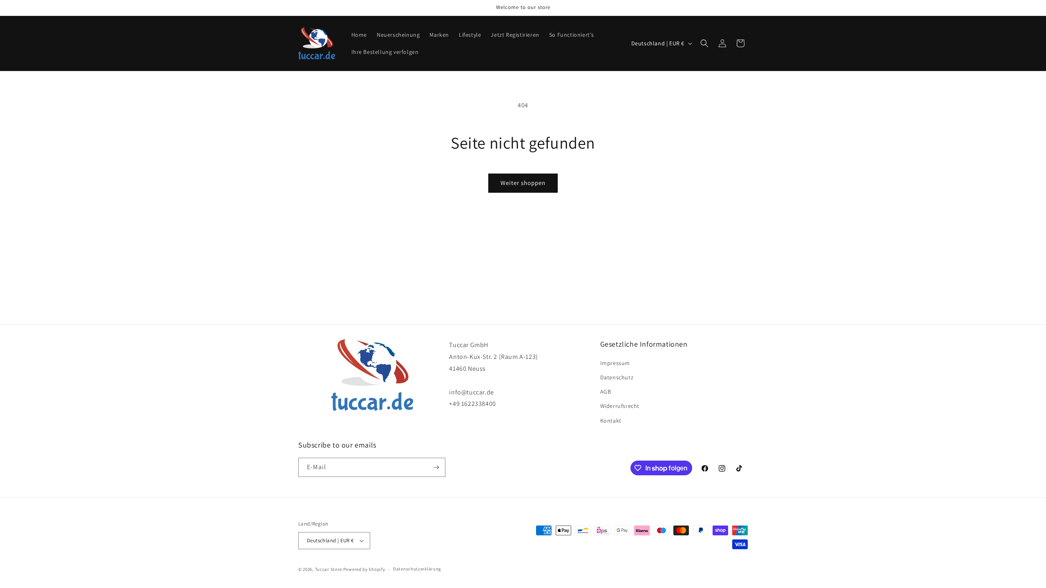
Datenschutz (617, 377)
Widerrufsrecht (619, 406)
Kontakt (610, 420)
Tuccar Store (328, 569)
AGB (605, 391)
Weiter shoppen (523, 183)
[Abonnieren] (436, 467)
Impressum (615, 363)
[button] (704, 43)
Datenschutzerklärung (417, 569)
